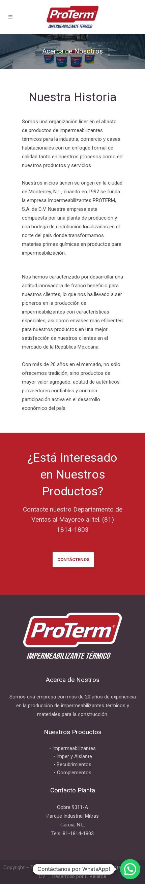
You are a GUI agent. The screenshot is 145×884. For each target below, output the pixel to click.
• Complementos (72, 773)
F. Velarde (95, 876)
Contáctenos (73, 559)
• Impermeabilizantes (72, 748)
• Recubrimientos (72, 764)
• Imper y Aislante (72, 756)
